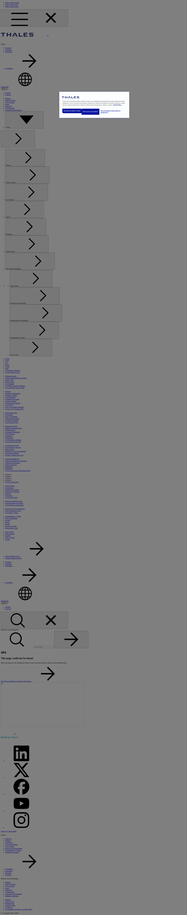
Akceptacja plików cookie (72, 111)
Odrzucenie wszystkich (90, 111)
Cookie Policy (117, 105)
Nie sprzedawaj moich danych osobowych (110, 111)
